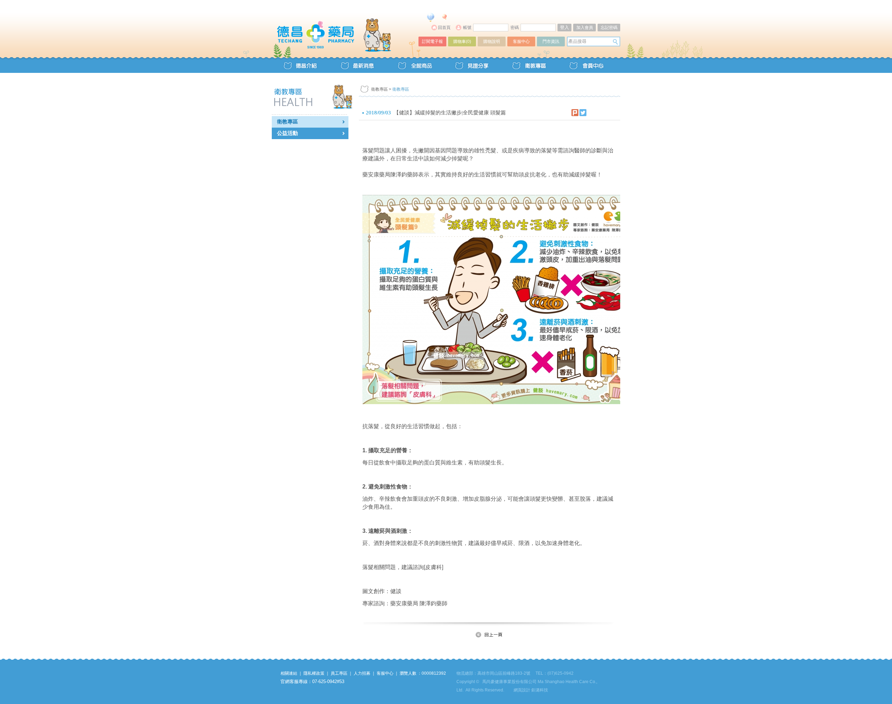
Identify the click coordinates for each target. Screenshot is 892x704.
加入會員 (584, 27)
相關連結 (288, 673)
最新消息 (357, 65)
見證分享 (471, 65)
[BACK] (489, 635)
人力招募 (362, 673)
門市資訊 (551, 41)
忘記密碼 (609, 27)
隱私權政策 (313, 673)
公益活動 (287, 133)
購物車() (462, 41)
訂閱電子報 (432, 41)
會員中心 (586, 65)
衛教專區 (529, 65)
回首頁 (444, 27)
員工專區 (339, 673)
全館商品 (414, 65)
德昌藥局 (345, 27)
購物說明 (491, 41)
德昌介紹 (300, 65)
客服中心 (521, 41)
